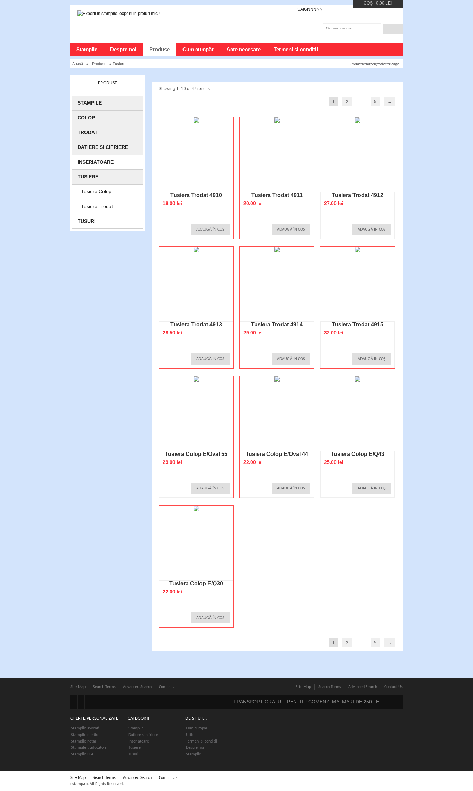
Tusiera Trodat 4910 (196, 195)
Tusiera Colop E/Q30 (196, 583)
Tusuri (87, 221)
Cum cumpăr (198, 49)
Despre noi (123, 49)
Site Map (78, 687)
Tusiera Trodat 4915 (357, 324)
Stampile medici (85, 735)
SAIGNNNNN (310, 9)
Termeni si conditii (296, 49)
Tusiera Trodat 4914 (277, 324)
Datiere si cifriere (103, 147)
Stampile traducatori (88, 748)
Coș (368, 3)
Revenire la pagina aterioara (374, 63)
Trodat (88, 132)
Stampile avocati (85, 728)
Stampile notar (83, 741)
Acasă (77, 64)
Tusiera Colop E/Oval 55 (196, 454)
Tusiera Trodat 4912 (357, 195)
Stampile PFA (82, 754)
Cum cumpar (196, 728)
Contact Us (168, 687)
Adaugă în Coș (210, 229)
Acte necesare (243, 49)
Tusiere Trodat (97, 206)
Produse (159, 49)
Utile (190, 735)
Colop (86, 117)
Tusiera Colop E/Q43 (357, 454)
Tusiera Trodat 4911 (277, 195)
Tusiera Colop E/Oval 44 (277, 454)
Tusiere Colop (96, 191)
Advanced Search (137, 687)
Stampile (86, 49)
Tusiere (88, 176)
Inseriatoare (96, 162)
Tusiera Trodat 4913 (196, 324)
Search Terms (104, 687)
